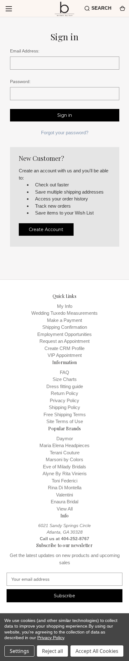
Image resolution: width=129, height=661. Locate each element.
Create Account (46, 229)
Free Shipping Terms (65, 414)
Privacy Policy (64, 400)
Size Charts (65, 379)
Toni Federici (64, 480)
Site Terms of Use (64, 421)
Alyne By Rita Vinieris (65, 473)
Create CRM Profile (64, 348)
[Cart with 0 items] (122, 8)
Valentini (64, 494)
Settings (19, 651)
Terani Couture (65, 452)
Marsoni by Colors (64, 459)
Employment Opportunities (64, 334)
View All (65, 508)
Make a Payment (64, 320)
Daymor (64, 438)
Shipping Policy (64, 407)
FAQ (64, 372)
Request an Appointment (64, 341)
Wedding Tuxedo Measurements (64, 313)
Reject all (52, 651)
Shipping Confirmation (64, 327)
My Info (64, 306)
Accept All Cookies (96, 651)
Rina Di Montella (64, 487)
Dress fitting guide (64, 386)
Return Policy (64, 393)
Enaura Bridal (64, 501)
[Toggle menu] (8, 8)
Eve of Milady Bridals (64, 466)
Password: (20, 81)
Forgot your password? (64, 132)
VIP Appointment (65, 355)
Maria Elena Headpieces (64, 445)
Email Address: (24, 50)
